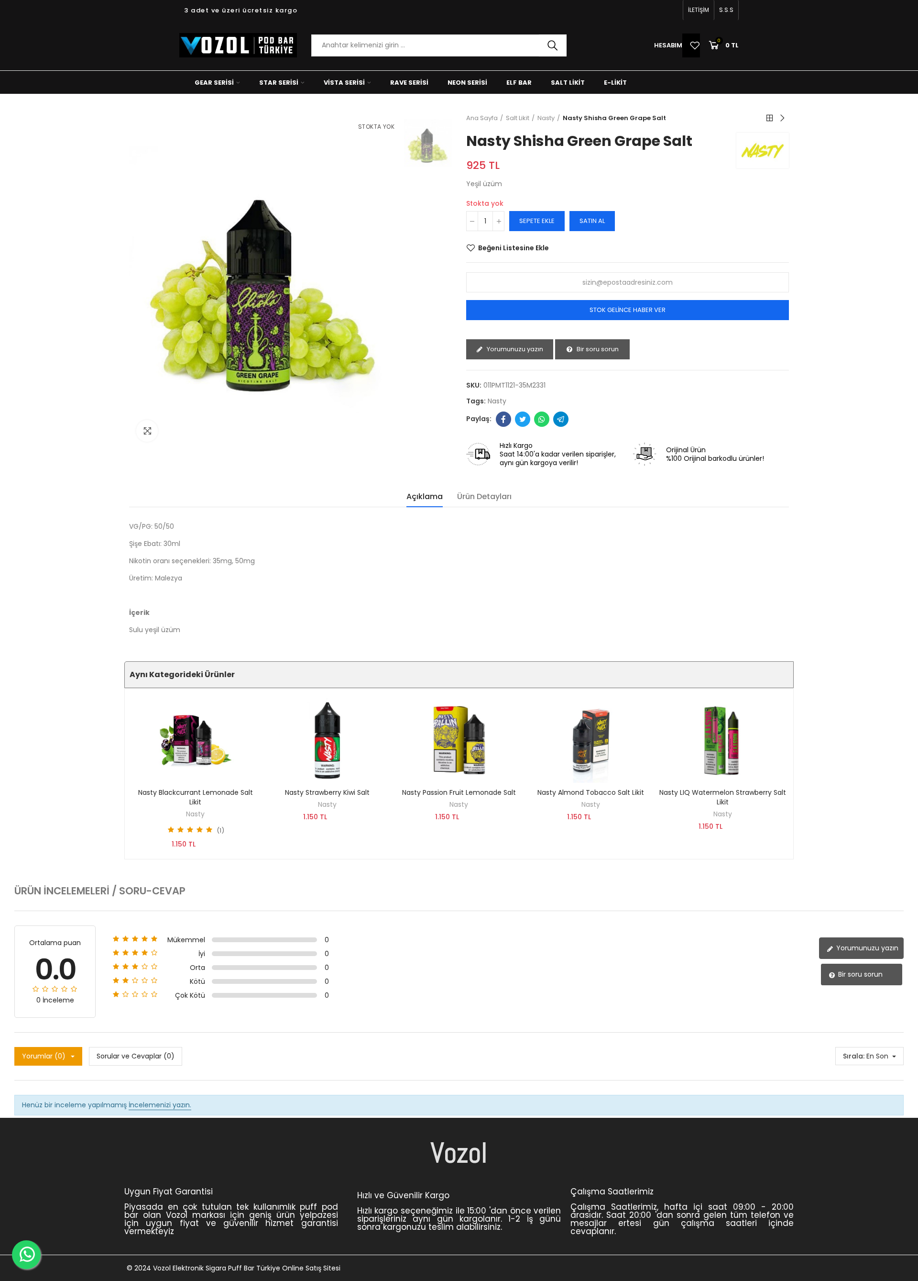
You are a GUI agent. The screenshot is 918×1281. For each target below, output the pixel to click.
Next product (782, 118)
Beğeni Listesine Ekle (513, 248)
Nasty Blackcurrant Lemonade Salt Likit (195, 797)
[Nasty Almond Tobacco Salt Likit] (591, 740)
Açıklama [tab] (424, 496)
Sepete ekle (537, 220)
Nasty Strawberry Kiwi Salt (327, 792)
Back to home (770, 118)
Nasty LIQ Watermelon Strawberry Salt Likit (722, 797)
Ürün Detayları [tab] (484, 496)
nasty (497, 401)
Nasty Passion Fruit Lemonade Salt (459, 792)
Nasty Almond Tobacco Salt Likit (590, 792)
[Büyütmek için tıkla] (147, 431)
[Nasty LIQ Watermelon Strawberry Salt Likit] (722, 740)
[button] (698, 10)
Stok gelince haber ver (628, 309)
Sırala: (853, 1056)
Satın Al (592, 220)
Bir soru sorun (597, 349)
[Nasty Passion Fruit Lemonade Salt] (459, 740)
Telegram (560, 419)
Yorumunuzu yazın (514, 349)
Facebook (503, 419)
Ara (553, 45)
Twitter (522, 419)
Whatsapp (541, 419)
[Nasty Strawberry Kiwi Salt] (327, 740)
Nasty (195, 814)
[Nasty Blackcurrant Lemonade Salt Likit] (195, 740)
